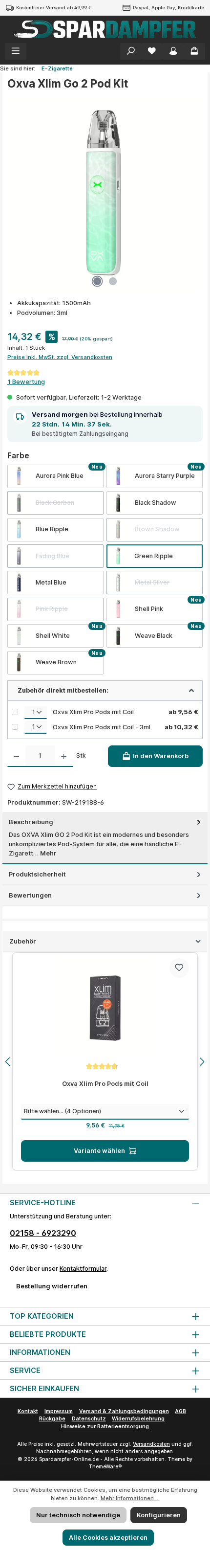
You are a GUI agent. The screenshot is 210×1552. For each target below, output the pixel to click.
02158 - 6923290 (43, 1233)
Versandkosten (151, 1444)
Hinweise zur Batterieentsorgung (105, 1426)
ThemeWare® (105, 1466)
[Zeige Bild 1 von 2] (97, 281)
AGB (180, 1411)
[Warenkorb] (194, 51)
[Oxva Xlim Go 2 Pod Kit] (105, 194)
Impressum (58, 1411)
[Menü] (15, 51)
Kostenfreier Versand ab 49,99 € (53, 7)
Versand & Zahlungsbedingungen (124, 1411)
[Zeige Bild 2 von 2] (113, 281)
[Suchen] (131, 51)
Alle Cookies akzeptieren (108, 1537)
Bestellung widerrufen (51, 1286)
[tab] (105, 838)
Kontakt (28, 1411)
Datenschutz (89, 1419)
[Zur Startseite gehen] (105, 29)
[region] (105, 1061)
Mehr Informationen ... (130, 1498)
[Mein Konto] (173, 51)
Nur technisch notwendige (78, 1515)
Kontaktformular (83, 1268)
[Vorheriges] (8, 1062)
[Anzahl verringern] (16, 756)
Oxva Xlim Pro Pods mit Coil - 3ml (101, 727)
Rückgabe (52, 1419)
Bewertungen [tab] (30, 895)
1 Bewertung (26, 381)
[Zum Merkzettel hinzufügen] (179, 968)
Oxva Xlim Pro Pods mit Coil (93, 712)
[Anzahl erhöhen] (64, 756)
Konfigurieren (159, 1515)
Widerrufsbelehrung (138, 1419)
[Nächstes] (201, 1062)
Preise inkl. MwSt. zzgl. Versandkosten (59, 357)
